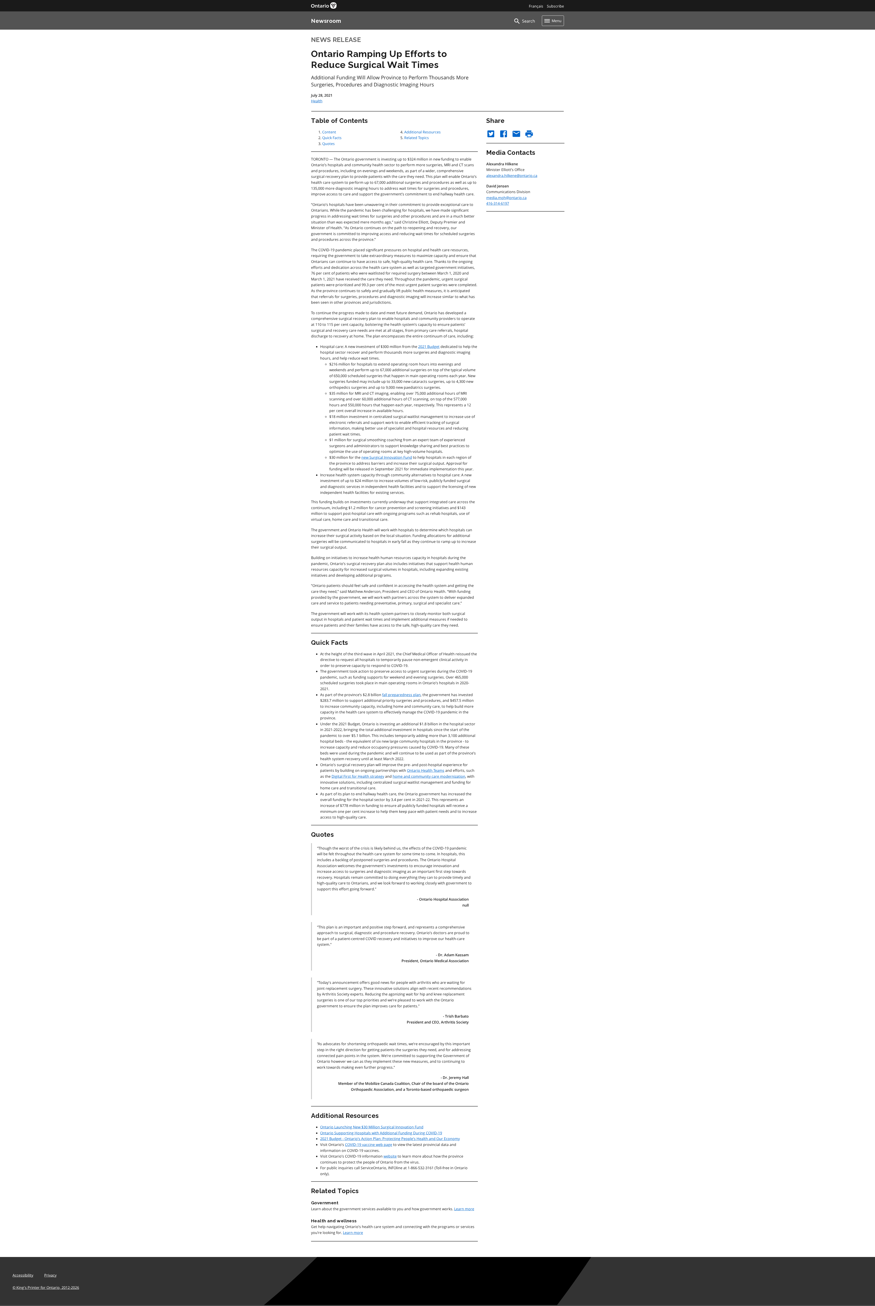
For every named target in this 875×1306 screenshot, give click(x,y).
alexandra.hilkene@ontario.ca (511, 175)
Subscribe (555, 6)
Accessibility (23, 1275)
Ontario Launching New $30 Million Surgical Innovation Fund (371, 1127)
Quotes (328, 143)
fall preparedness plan (401, 694)
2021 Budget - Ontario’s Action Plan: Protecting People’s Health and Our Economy (390, 1138)
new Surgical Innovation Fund (386, 457)
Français (536, 6)
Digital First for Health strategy (358, 776)
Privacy (50, 1275)
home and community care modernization (429, 776)
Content (329, 132)
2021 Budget (429, 346)
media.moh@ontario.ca (506, 197)
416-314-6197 (497, 203)
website (390, 1156)
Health (316, 101)
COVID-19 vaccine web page (368, 1144)
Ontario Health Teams (425, 770)
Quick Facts (332, 137)
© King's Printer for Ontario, (46, 1287)
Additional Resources (422, 132)
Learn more (464, 1208)
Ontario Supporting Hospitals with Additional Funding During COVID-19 (381, 1132)
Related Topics (416, 137)
